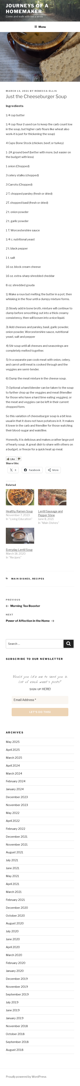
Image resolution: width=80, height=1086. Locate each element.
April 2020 (13, 947)
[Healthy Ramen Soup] (20, 497)
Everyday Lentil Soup (19, 549)
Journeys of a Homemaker (27, 8)
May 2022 (12, 813)
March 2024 (14, 773)
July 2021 (12, 860)
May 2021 (12, 876)
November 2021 (17, 844)
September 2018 (17, 1042)
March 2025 (14, 757)
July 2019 (12, 1002)
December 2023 (17, 797)
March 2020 (14, 955)
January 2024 (15, 789)
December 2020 (17, 908)
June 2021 (12, 868)
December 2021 (17, 836)
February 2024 (15, 781)
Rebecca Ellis (46, 91)
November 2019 (17, 986)
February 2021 (15, 900)
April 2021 (12, 884)
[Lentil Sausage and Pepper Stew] (52, 497)
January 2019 (14, 1018)
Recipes (38, 578)
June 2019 (13, 1010)
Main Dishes (20, 578)
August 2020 (15, 923)
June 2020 (13, 939)
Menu (42, 26)
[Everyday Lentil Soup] (20, 536)
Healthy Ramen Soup (19, 511)
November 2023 (17, 805)
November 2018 (17, 1026)
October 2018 (15, 1034)
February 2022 (15, 829)
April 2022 (13, 821)
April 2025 (13, 750)
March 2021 (14, 892)
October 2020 (15, 915)
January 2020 (15, 971)
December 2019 (17, 979)
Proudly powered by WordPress (26, 1076)
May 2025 (13, 742)
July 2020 (12, 931)
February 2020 (15, 963)
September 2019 (17, 994)
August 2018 (14, 1050)
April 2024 (13, 765)
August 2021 (14, 852)
